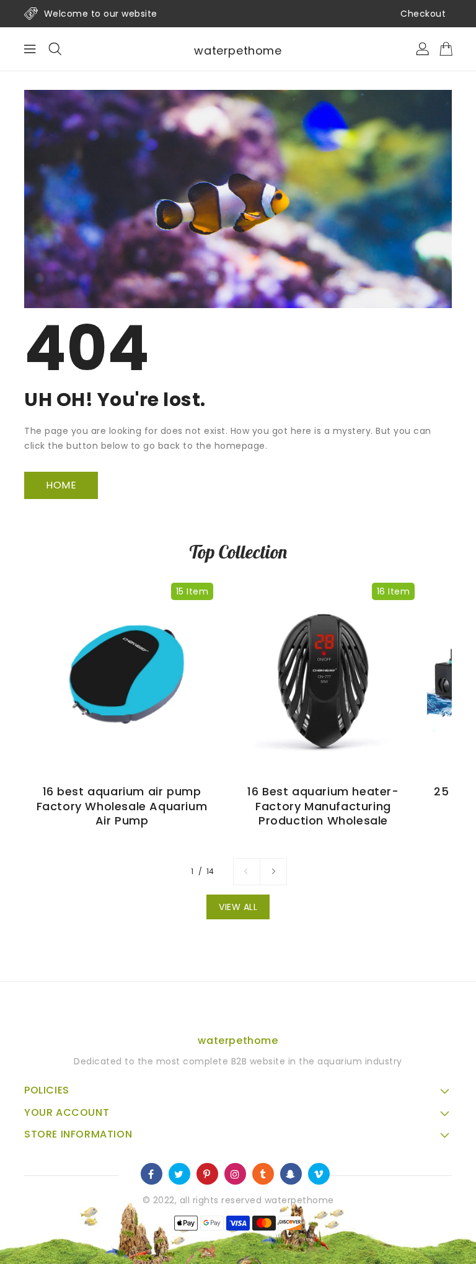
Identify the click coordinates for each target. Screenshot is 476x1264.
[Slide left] (246, 871)
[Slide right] (273, 871)
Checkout (423, 13)
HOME (61, 485)
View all (238, 907)
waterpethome (237, 50)
